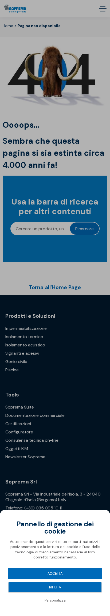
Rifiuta (55, 587)
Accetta (55, 573)
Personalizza (55, 600)
